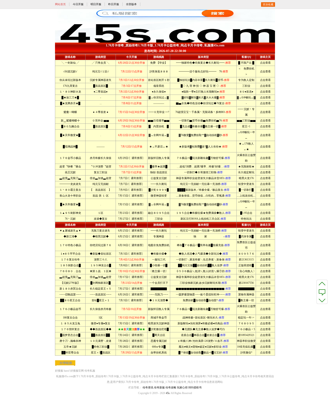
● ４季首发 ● (100, 112)
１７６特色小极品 (70, 245)
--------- (101, 146)
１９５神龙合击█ (100, 265)
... (101, 103)
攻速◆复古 (100, 218)
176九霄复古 (70, 85)
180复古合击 (70, 317)
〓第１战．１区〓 (100, 271)
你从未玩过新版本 (70, 80)
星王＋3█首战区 (100, 352)
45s (168, 393)
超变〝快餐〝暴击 (70, 166)
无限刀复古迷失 (100, 230)
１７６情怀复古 (70, 329)
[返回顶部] (322, 283)
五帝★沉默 (70, 346)
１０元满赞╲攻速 (100, 340)
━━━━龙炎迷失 (70, 184)
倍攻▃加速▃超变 (100, 178)
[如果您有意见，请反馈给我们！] (322, 291)
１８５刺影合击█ (70, 265)
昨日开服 (113, 4)
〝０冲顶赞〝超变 (100, 166)
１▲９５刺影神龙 (70, 212)
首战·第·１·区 (100, 195)
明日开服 (95, 4)
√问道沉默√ (70, 71)
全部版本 (131, 4)
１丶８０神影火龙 (70, 91)
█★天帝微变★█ (70, 135)
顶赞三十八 (100, 259)
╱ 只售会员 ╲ (100, 62)
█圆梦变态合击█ (70, 335)
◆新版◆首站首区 (100, 253)
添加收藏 (268, 4)
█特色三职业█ (100, 346)
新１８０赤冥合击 (70, 288)
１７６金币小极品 (70, 158)
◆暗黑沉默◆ (100, 236)
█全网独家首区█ (100, 282)
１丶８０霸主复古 (70, 189)
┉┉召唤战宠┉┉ (70, 294)
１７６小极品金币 (70, 309)
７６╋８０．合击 (70, 271)
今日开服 (78, 4)
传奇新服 (159, 387)
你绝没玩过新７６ (100, 245)
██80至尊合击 (70, 352)
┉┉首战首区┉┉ (100, 294)
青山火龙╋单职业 (70, 195)
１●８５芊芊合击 (70, 253)
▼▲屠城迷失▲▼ (70, 230)
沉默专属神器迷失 (100, 80)
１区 (100, 212)
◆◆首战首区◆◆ (100, 329)
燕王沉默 (70, 172)
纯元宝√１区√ (100, 71)
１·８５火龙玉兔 (70, 323)
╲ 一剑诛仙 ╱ (70, 62)
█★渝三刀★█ (70, 97)
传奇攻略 (170, 387)
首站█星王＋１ (101, 300)
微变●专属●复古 (100, 323)
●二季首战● (101, 91)
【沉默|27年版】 (70, 282)
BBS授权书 (195, 387)
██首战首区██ (100, 335)
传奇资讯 (148, 387)
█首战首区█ (100, 85)
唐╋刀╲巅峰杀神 (70, 340)
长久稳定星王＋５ (100, 288)
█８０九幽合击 (70, 126)
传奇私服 (89, 370)
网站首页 (60, 4)
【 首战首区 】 (100, 189)
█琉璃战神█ (70, 146)
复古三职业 (100, 172)
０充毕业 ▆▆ (100, 120)
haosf (67, 370)
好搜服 (59, 370)
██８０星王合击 (70, 300)
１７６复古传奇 (70, 259)
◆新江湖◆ (70, 236)
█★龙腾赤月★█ (70, 103)
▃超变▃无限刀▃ (70, 178)
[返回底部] (322, 300)
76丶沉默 (70, 218)
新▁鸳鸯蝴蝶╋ (70, 120)
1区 (101, 317)
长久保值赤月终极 (100, 309)
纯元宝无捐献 (100, 184)
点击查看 (265, 62)
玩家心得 (182, 387)
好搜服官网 (77, 370)
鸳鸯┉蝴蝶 (70, 112)
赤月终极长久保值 (100, 158)
